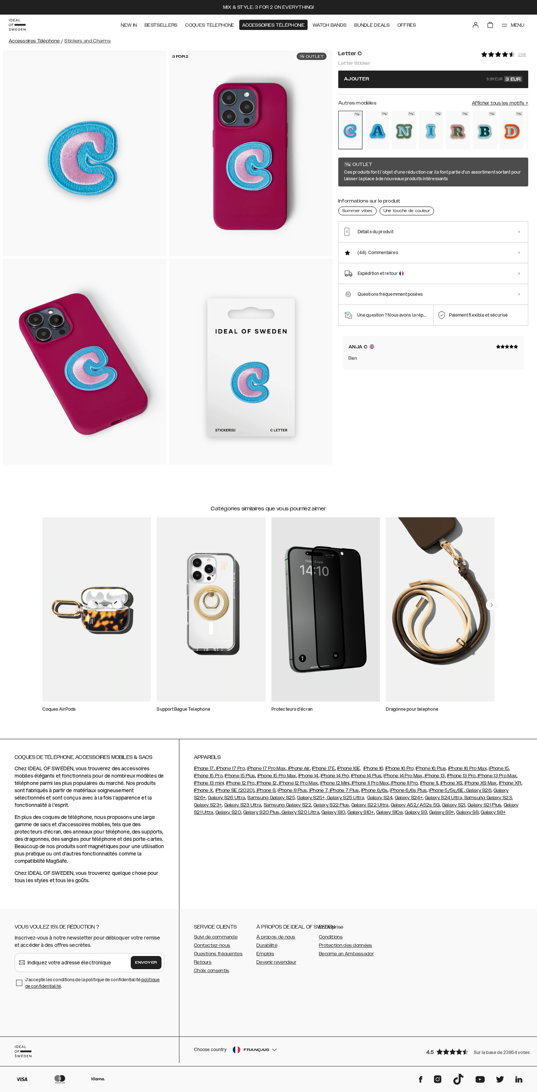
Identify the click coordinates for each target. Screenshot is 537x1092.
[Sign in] (475, 25)
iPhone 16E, (349, 768)
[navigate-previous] (492, 605)
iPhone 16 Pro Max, (468, 768)
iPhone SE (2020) (235, 790)
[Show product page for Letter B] (485, 130)
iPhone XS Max (480, 783)
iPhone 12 (266, 783)
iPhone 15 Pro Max (277, 775)
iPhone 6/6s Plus (408, 790)
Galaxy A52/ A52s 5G (415, 805)
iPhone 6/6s (374, 790)
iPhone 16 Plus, (431, 768)
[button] (475, 1051)
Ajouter (432, 79)
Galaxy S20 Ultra (300, 812)
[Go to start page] (17, 25)
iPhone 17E (323, 768)
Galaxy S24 (379, 797)
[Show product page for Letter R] (458, 130)
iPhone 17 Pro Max (266, 768)
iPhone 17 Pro (230, 768)
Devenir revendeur (276, 962)
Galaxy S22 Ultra (370, 805)
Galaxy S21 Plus (485, 805)
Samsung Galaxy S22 (287, 805)
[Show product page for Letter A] (377, 130)
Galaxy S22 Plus (331, 805)
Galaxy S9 (416, 812)
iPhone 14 (308, 775)
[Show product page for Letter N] (404, 130)
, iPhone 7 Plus (343, 790)
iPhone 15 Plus (240, 775)
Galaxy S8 (467, 812)
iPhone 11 (429, 783)
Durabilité (266, 945)
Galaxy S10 (333, 812)
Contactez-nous (212, 945)
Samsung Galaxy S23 (488, 797)
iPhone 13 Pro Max (497, 775)
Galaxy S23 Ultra (243, 805)
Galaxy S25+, (312, 797)
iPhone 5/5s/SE (446, 790)
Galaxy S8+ (493, 812)
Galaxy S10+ (360, 812)
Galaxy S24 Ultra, (444, 797)
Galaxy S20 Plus (261, 812)
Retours (203, 962)
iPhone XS (450, 783)
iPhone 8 (266, 790)
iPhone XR (510, 783)
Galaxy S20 (228, 812)
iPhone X (203, 790)
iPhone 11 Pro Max (370, 783)
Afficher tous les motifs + (500, 103)
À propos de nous (276, 937)
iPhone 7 (318, 790)
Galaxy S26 (478, 790)
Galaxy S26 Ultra (226, 797)
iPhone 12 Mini (334, 783)
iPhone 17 (204, 768)
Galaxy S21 (453, 805)
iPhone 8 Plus (292, 790)
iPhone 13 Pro (461, 775)
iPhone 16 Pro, (400, 768)
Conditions (331, 937)
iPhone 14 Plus (366, 775)
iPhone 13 (434, 775)
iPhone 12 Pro (240, 783)
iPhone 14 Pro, (335, 775)
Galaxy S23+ (208, 805)
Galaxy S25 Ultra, (346, 797)
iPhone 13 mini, (209, 783)
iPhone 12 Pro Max (298, 783)
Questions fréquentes (218, 953)
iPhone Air (298, 768)
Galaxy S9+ (441, 812)
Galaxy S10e (389, 812)
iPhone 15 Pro (208, 775)
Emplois (265, 953)
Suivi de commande (215, 937)
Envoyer (146, 962)
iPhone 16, (373, 768)
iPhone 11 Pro (404, 783)
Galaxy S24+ (409, 797)
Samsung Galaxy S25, (271, 797)
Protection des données (345, 945)
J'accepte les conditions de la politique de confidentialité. (92, 982)
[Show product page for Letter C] (350, 130)
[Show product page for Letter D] (512, 130)
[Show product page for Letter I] (431, 130)
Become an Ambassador (346, 953)
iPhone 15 (499, 768)
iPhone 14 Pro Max (403, 775)
